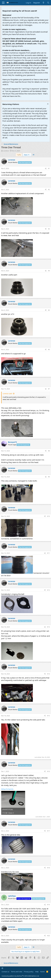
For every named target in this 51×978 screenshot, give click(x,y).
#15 (48, 716)
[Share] (45, 168)
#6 (49, 350)
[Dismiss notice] (47, 104)
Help (37, 972)
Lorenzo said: (7, 393)
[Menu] (3, 2)
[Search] (48, 2)
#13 (48, 627)
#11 (48, 553)
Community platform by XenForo (20, 976)
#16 (48, 771)
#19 (48, 905)
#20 (48, 936)
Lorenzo (6, 151)
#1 (49, 168)
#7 (49, 389)
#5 (49, 310)
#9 (49, 477)
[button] (2, 968)
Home (42, 972)
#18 (48, 868)
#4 (49, 271)
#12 (48, 590)
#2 (49, 190)
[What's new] (43, 2)
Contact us (5, 972)
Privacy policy (28, 972)
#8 (49, 451)
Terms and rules (16, 972)
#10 (48, 516)
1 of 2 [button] (19, 155)
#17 (48, 831)
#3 (49, 229)
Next (26, 155)
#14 (48, 674)
